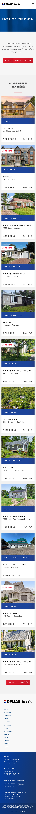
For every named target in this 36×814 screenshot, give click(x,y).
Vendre (6, 737)
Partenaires (8, 725)
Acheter (6, 734)
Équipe (6, 718)
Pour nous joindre (23, 60)
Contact (6, 747)
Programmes (8, 731)
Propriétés (7, 712)
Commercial (7, 715)
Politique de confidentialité (10, 807)
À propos (7, 722)
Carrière (6, 740)
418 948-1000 (11, 763)
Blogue (6, 743)
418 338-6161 (10, 786)
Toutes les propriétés (18, 682)
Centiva (22, 811)
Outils (6, 728)
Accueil (8, 60)
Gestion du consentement (18, 809)
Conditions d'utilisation (26, 807)
